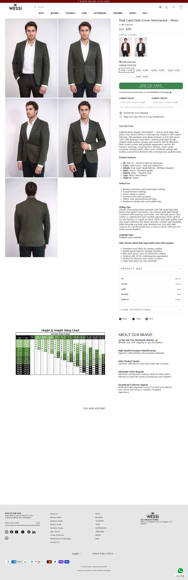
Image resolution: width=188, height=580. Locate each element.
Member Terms (56, 528)
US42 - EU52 (174, 70)
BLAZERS (55, 13)
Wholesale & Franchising (60, 539)
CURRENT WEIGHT (159, 98)
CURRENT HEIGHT (126, 98)
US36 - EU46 (126, 70)
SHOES (133, 13)
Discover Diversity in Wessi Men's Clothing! (94, 570)
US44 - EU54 (126, 76)
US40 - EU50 (158, 70)
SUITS (41, 13)
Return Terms (56, 524)
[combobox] (92, 6)
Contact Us (54, 542)
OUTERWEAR (100, 13)
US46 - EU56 (142, 76)
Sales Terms (55, 532)
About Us (54, 514)
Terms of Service (57, 535)
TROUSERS (118, 13)
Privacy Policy (56, 517)
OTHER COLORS (128, 35)
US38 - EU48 (142, 70)
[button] (161, 7)
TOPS (84, 13)
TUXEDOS (70, 13)
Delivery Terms (56, 521)
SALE (145, 13)
